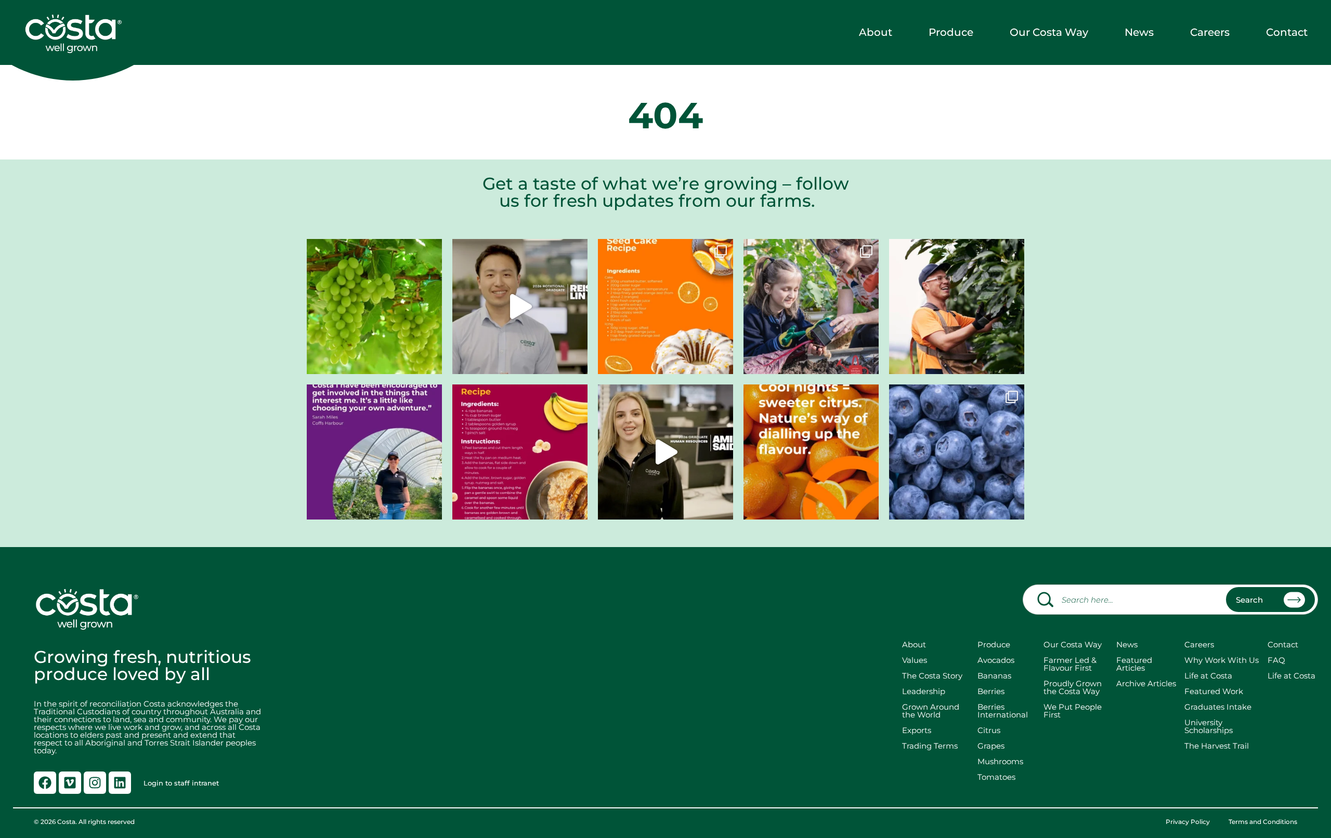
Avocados (995, 660)
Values (914, 660)
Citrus (988, 730)
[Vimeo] (70, 783)
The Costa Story (932, 676)
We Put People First (1072, 711)
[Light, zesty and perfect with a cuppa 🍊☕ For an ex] (665, 306)
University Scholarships (1208, 726)
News (1139, 32)
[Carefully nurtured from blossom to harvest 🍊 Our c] (811, 452)
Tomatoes (996, 777)
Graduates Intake (1217, 707)
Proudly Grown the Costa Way (1072, 687)
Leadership (923, 691)
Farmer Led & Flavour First (1070, 664)
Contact (1287, 32)
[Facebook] (45, 783)
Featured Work (1213, 691)
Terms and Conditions (1263, 822)
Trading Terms (930, 746)
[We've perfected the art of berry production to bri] (956, 452)
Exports (916, 730)
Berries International (1002, 711)
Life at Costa (1208, 676)
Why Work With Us (1221, 660)
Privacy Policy (1188, 822)
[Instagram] (95, 783)
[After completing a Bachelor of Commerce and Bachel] (665, 452)
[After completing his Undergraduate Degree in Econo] (520, 306)
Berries (990, 691)
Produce (951, 32)
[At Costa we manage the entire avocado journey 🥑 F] (956, 306)
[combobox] (1170, 599)
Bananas (994, 676)
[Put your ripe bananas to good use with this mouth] (520, 452)
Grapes (990, 746)
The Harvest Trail (1216, 746)
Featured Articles (1134, 664)
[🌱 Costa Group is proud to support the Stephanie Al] (811, 306)
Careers (1210, 32)
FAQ (1276, 660)
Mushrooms (1000, 761)
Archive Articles (1146, 683)
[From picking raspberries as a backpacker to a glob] (374, 452)
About (875, 32)
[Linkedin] (120, 783)
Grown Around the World (932, 711)
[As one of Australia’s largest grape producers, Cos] (374, 306)
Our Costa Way (1049, 32)
